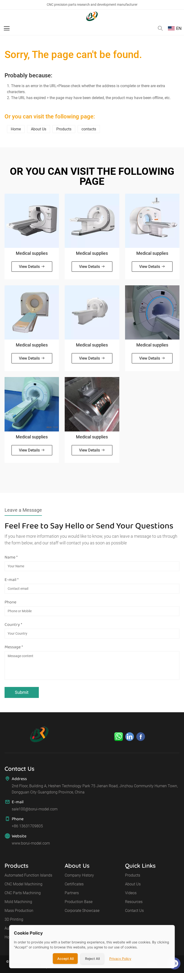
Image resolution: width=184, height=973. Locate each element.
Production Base (78, 901)
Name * (11, 557)
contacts (88, 129)
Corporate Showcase (82, 910)
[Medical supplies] (32, 221)
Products (63, 129)
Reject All (92, 959)
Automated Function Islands (28, 875)
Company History (79, 875)
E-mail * (11, 579)
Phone (10, 602)
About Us (38, 129)
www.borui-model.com (31, 843)
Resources (134, 901)
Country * (13, 624)
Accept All (65, 959)
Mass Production (19, 910)
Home (16, 129)
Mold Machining (18, 901)
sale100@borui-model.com (35, 809)
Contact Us (134, 910)
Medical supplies (32, 253)
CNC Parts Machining (23, 893)
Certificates (74, 884)
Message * (14, 647)
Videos (131, 893)
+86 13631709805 (27, 826)
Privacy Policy (120, 959)
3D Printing (14, 919)
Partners (72, 893)
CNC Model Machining (23, 884)
